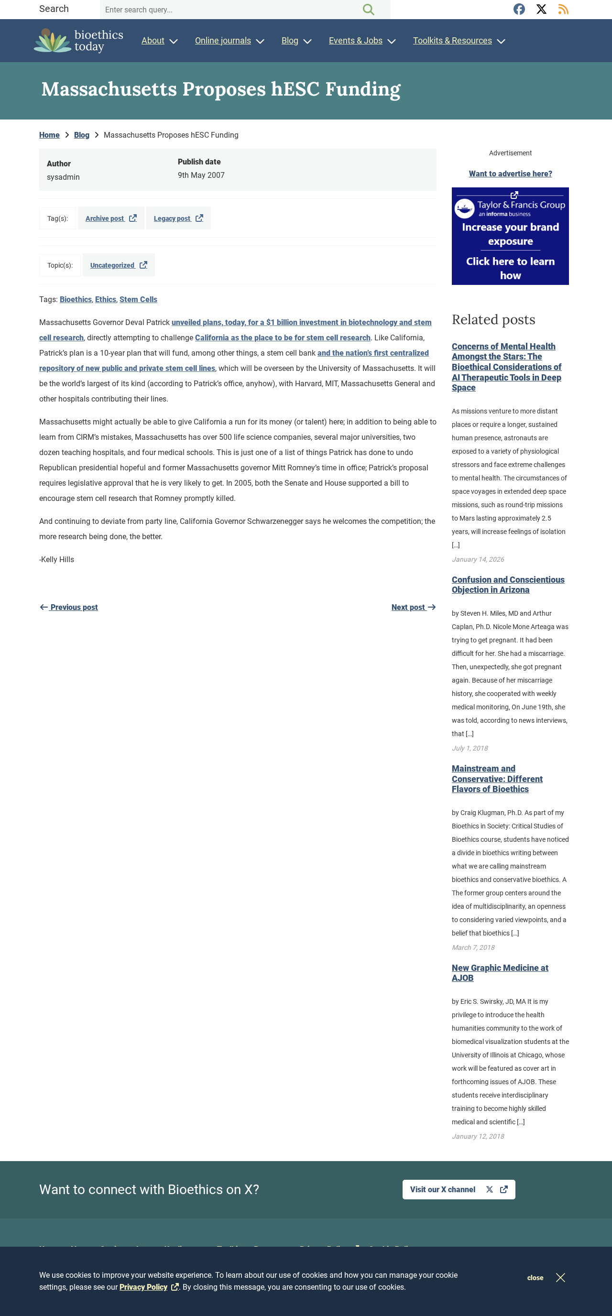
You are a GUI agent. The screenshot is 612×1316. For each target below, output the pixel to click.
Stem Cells (138, 299)
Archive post (105, 218)
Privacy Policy (143, 1287)
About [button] (153, 40)
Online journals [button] (223, 40)
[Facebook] (521, 9)
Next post (409, 607)
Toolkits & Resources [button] (452, 40)
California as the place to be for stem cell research (283, 337)
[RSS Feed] (563, 9)
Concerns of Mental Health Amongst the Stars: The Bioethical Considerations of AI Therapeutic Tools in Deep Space (507, 366)
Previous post (73, 607)
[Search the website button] (369, 9)
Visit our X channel (443, 1189)
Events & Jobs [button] (355, 40)
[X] (543, 9)
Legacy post (173, 218)
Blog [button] (290, 40)
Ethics (105, 299)
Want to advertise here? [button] (510, 173)
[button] (510, 236)
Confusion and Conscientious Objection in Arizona (508, 585)
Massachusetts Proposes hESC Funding (171, 135)
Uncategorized (113, 265)
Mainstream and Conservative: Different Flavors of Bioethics (497, 778)
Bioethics (76, 299)
